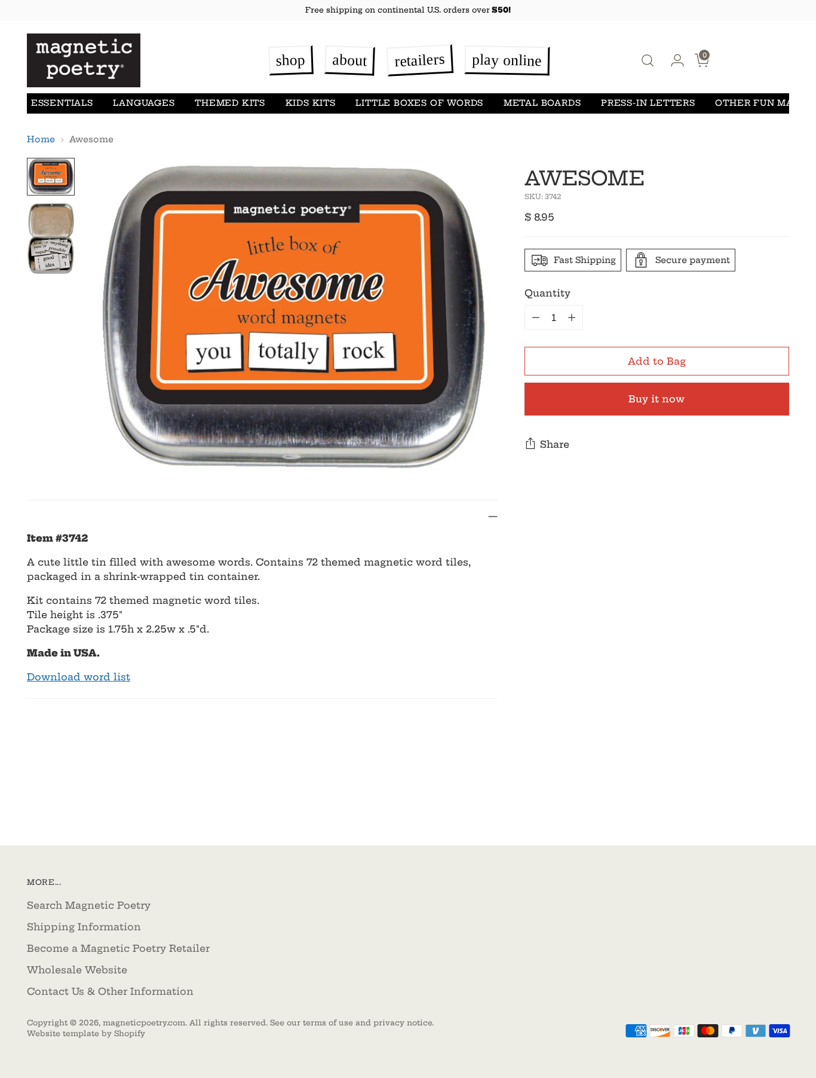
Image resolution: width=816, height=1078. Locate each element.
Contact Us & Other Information (110, 991)
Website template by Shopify (86, 1033)
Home (41, 139)
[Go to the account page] (673, 60)
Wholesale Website (77, 970)
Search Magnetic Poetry (89, 905)
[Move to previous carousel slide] (751, 805)
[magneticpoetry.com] (83, 60)
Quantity (547, 293)
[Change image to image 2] (51, 238)
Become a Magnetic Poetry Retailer (118, 948)
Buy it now (656, 399)
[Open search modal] (647, 60)
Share (554, 444)
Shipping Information (84, 927)
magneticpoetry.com (144, 1022)
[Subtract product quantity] (536, 317)
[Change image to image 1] (51, 177)
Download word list (78, 677)
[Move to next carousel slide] (779, 804)
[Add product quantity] (571, 317)
